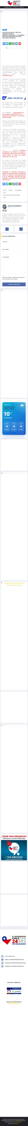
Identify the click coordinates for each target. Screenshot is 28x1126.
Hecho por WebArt (20, 432)
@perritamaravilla (14, 1003)
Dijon (4, 192)
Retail (4, 197)
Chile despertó (18, 190)
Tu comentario (5, 257)
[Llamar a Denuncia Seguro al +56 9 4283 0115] (14, 98)
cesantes (10, 190)
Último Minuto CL (18, 1121)
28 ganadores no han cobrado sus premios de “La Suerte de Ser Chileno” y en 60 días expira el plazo (13, 115)
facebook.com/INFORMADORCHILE (15, 963)
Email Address (5, 249)
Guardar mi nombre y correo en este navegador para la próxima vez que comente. (13, 278)
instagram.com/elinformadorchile (14, 966)
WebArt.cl (16, 1123)
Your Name (4, 241)
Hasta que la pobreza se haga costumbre (11, 195)
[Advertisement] (14, 455)
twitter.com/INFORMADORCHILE (14, 959)
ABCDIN (4, 190)
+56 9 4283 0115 (10, 956)
